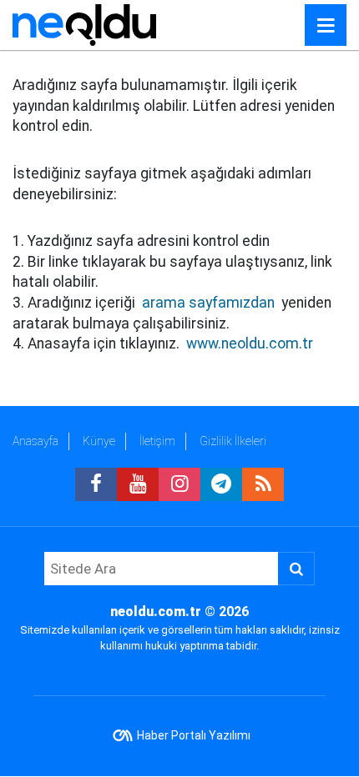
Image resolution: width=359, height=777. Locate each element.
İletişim (157, 441)
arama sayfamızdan (208, 302)
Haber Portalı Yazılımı (193, 735)
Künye (99, 441)
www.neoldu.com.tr (249, 343)
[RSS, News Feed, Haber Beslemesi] (263, 484)
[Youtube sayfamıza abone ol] (138, 484)
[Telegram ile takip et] (221, 484)
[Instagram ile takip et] (179, 484)
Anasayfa (35, 441)
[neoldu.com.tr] (84, 24)
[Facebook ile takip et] (96, 484)
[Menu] (326, 26)
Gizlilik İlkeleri (233, 441)
